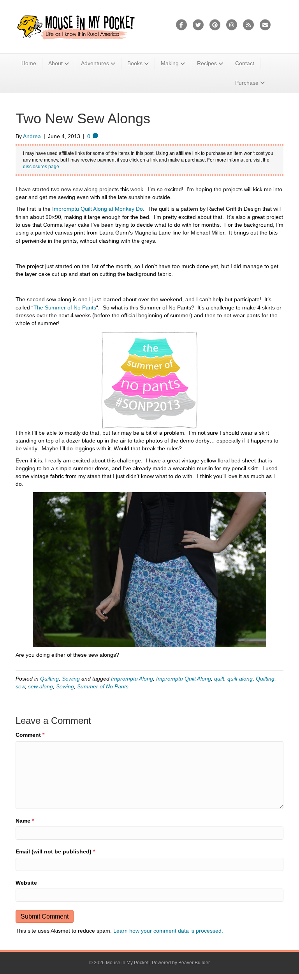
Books (134, 63)
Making (170, 63)
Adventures (95, 63)
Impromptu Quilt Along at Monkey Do (97, 209)
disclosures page (41, 166)
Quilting (49, 678)
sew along (40, 686)
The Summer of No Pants (64, 307)
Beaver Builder (194, 962)
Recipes (207, 63)
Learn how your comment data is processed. (168, 931)
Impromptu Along (132, 678)
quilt (219, 678)
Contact (244, 63)
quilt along (240, 678)
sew (20, 686)
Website (26, 883)
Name (25, 821)
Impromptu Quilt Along (183, 678)
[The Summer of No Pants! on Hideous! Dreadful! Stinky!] (149, 379)
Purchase (247, 83)
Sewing (71, 678)
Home (28, 63)
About (55, 63)
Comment (30, 735)
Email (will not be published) (55, 851)
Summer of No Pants (102, 686)
